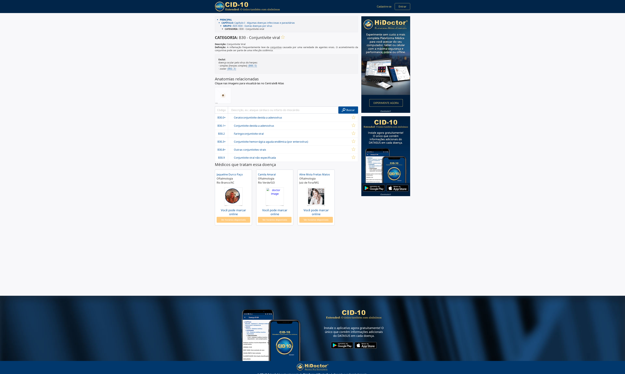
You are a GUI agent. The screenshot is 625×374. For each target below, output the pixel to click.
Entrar (402, 6)
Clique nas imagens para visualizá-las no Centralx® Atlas (249, 83)
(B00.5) (252, 65)
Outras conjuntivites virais (250, 149)
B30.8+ (221, 149)
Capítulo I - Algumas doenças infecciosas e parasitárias (258, 22)
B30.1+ (221, 125)
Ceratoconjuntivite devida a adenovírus (258, 117)
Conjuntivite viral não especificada (255, 157)
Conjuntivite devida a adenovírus (254, 125)
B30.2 (221, 133)
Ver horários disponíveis (233, 219)
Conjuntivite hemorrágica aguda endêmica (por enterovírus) (271, 141)
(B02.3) (231, 68)
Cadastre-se (384, 6)
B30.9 (221, 157)
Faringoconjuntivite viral (249, 133)
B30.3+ (221, 141)
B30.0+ (221, 117)
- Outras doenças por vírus (247, 25)
